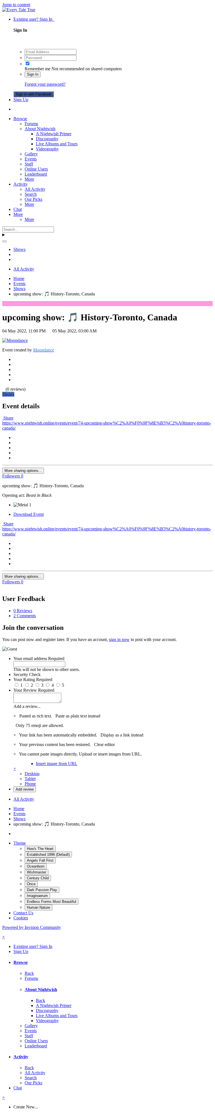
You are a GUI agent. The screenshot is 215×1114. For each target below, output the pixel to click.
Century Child (38, 878)
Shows (8, 394)
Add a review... (27, 706)
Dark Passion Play (42, 890)
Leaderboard (36, 174)
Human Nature (38, 907)
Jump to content (16, 4)
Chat (17, 209)
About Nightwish (40, 128)
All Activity (35, 189)
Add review (25, 789)
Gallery (31, 154)
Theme (19, 843)
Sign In (32, 74)
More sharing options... (23, 471)
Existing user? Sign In (34, 19)
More (29, 179)
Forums (31, 123)
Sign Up (20, 99)
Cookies (20, 917)
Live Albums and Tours (57, 143)
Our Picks (33, 199)
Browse (20, 118)
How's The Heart (40, 849)
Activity (20, 184)
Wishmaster (36, 872)
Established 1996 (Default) (48, 854)
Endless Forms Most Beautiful (51, 901)
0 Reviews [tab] (22, 610)
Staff (29, 164)
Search (31, 194)
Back (29, 973)
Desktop (32, 773)
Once (31, 884)
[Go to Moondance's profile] (15, 340)
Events (31, 159)
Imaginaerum (37, 896)
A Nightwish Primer (53, 133)
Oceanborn (36, 866)
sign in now (119, 639)
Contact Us (23, 912)
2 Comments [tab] (24, 615)
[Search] (4, 241)
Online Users (36, 169)
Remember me (37, 68)
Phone (30, 783)
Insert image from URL (56, 763)
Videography (47, 148)
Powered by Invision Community (31, 927)
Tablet (30, 778)
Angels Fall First (40, 860)
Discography (47, 138)
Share (7, 418)
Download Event (28, 514)
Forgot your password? (45, 84)
